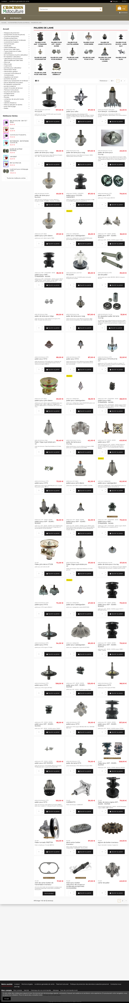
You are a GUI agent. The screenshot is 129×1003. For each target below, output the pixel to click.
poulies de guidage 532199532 (16, 149)
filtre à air (7, 62)
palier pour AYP (104, 442)
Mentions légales (27, 984)
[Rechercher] (100, 9)
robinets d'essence (10, 103)
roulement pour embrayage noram (19, 170)
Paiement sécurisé (62, 984)
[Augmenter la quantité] (42, 120)
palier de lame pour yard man (40, 73)
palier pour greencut (56, 73)
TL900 (12, 128)
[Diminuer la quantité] (42, 123)
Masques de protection (11, 33)
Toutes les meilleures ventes (16, 178)
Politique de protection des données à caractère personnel (89, 984)
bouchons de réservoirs (11, 92)
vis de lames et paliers (11, 42)
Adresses (56, 990)
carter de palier (104, 883)
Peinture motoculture (11, 90)
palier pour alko (72, 111)
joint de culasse (9, 95)
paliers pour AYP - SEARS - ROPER (56, 44)
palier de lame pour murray (56, 58)
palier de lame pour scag (72, 58)
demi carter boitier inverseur (73, 843)
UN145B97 (13, 157)
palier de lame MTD (73, 763)
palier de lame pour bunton (40, 58)
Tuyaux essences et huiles (12, 51)
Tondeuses (7, 46)
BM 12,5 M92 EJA (15, 163)
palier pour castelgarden (72, 43)
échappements (9, 93)
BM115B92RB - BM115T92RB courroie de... (19, 142)
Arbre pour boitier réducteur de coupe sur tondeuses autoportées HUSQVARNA (75, 885)
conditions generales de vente (19, 1)
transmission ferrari (10, 69)
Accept (6, 999)
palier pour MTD (104, 195)
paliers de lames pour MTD (104, 43)
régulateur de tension (11, 77)
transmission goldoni (11, 71)
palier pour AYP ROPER (44, 763)
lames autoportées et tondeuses (15, 40)
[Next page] (124, 80)
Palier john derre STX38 (44, 564)
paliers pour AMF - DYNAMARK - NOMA (40, 44)
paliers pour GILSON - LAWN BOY (121, 44)
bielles (6, 108)
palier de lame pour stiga (89, 58)
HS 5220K (38, 111)
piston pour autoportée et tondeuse (16, 81)
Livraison (4, 1)
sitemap (17, 986)
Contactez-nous (115, 984)
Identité (26, 990)
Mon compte (17, 990)
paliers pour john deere (88, 43)
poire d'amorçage (10, 106)
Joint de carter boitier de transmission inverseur (44, 883)
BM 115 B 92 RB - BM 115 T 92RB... (18, 121)
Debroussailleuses (10, 47)
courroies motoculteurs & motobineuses (12, 74)
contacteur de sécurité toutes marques (14, 100)
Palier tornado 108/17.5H (44, 842)
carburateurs (8, 53)
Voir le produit (49, 893)
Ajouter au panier (54, 121)
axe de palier (103, 275)
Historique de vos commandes (41, 990)
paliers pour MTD (41, 483)
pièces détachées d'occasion (13, 82)
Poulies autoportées (10, 38)
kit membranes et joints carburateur (16, 55)
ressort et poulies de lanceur (13, 88)
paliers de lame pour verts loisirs (104, 59)
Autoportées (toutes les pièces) (14, 34)
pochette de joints (10, 79)
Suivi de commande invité (69, 990)
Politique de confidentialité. (52, 995)
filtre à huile (8, 64)
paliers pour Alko (121, 58)
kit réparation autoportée (12, 84)
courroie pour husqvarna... (18, 135)
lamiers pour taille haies (11, 49)
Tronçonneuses (9, 44)
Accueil (6, 29)
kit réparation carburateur (12, 57)
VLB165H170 (70, 802)
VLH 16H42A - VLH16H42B (107, 111)
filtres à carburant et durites (13, 105)
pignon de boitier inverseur (108, 842)
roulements (8, 66)
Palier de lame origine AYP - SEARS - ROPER (108, 803)
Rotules (6, 97)
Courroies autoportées (11, 36)
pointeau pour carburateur (12, 68)
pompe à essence (10, 86)
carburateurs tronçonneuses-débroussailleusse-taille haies (13, 59)
